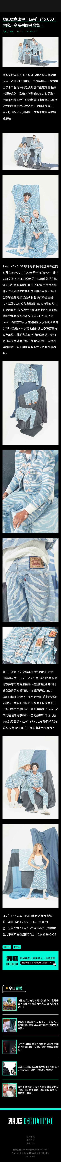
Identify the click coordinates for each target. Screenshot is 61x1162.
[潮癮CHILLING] (30, 1121)
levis (17, 947)
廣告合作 (30, 1143)
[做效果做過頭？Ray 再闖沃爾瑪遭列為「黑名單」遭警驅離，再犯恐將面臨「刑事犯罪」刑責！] (10, 1090)
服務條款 (30, 1140)
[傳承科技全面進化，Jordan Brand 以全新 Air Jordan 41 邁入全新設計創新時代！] (10, 1047)
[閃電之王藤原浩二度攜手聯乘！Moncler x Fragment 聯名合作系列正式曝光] (10, 1068)
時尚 (11, 31)
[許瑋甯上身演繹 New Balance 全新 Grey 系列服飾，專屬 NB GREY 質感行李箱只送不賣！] (10, 1025)
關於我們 (30, 1136)
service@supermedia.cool (35, 1149)
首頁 (4, 31)
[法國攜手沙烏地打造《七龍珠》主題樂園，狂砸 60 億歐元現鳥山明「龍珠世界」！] (10, 1004)
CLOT (7, 947)
